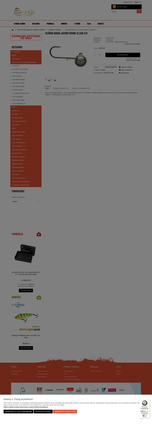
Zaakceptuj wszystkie (65, 411)
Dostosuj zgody (43, 411)
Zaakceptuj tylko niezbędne (18, 411)
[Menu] (148, 400)
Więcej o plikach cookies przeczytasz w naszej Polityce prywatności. (26, 407)
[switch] (144, 415)
